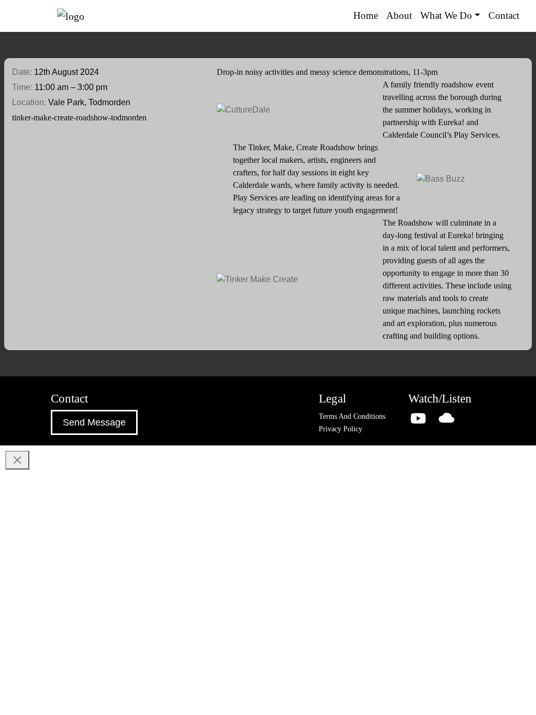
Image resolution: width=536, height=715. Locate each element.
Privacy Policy (340, 429)
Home (365, 15)
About (399, 15)
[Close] (17, 460)
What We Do (446, 15)
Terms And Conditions (352, 416)
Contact (503, 15)
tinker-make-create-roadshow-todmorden (79, 117)
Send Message (94, 422)
